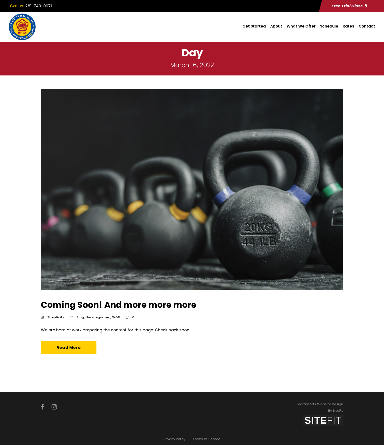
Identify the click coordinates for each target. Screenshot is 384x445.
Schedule (329, 26)
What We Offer (301, 26)
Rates (348, 26)
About (276, 26)
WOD (116, 317)
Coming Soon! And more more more (118, 305)
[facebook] (42, 407)
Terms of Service (206, 439)
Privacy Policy (174, 439)
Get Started (254, 26)
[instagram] (54, 407)
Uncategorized (98, 317)
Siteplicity (55, 317)
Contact (367, 26)
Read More (68, 347)
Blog (80, 317)
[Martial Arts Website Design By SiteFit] (322, 420)
